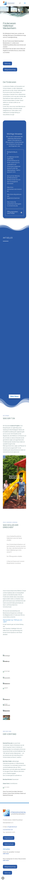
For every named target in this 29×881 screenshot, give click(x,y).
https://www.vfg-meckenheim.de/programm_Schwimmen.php (14, 204)
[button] (3, 878)
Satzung (7, 63)
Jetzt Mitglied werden (12, 640)
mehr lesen (8, 286)
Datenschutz (9, 844)
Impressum (9, 838)
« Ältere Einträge (7, 391)
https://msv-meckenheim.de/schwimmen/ (14, 189)
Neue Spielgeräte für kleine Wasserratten (13, 311)
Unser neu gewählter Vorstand (13, 264)
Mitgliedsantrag (10, 70)
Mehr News (14, 396)
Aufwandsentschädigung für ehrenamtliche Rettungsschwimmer (14, 359)
